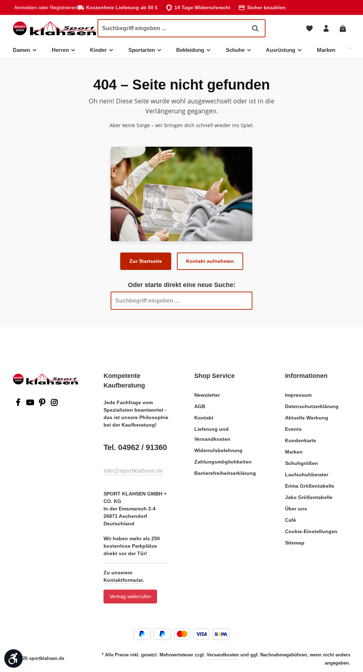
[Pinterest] (43, 404)
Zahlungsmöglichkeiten (223, 462)
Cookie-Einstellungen (311, 531)
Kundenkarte (300, 440)
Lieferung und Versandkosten (212, 434)
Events (293, 429)
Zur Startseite (145, 261)
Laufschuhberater (306, 474)
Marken (294, 452)
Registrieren (63, 7)
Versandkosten (223, 654)
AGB (199, 406)
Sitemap (295, 543)
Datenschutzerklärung (312, 406)
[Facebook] (18, 404)
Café (290, 520)
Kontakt (203, 418)
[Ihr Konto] (326, 28)
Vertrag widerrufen (130, 596)
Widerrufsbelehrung (218, 450)
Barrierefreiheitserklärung (225, 473)
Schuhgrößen (301, 463)
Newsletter (207, 395)
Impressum (298, 395)
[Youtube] (30, 404)
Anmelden (25, 7)
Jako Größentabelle (309, 497)
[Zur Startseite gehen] (54, 28)
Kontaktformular (123, 580)
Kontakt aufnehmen (210, 261)
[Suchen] (255, 28)
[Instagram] (54, 404)
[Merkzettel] (309, 28)
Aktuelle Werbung (306, 418)
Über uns (296, 508)
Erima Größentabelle (309, 486)
